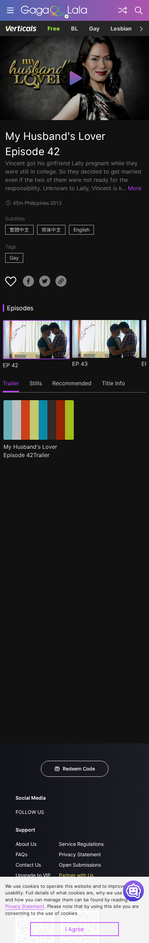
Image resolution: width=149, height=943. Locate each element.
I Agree (74, 929)
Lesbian (121, 28)
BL (74, 28)
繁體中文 (19, 230)
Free (53, 28)
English (81, 230)
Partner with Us (76, 875)
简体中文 (51, 230)
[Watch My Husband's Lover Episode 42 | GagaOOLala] (54, 10)
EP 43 (80, 363)
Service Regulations (81, 844)
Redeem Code (79, 769)
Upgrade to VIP (33, 875)
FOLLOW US (30, 812)
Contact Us (28, 865)
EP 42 (10, 365)
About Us (26, 844)
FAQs (21, 854)
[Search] (139, 10)
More (134, 188)
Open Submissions (80, 865)
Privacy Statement (80, 854)
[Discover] (122, 10)
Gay (94, 28)
